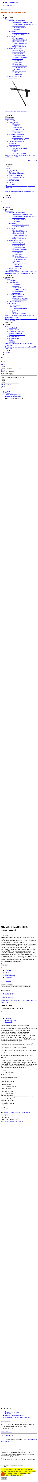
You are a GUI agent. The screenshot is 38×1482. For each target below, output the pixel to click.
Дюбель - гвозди (14, 172)
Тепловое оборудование (16, 134)
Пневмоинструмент (15, 48)
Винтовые (15, 126)
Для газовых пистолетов (17, 177)
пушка (7, 972)
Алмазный (12, 31)
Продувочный (17, 73)
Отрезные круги (17, 45)
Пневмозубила (17, 64)
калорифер (8, 970)
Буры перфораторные (19, 40)
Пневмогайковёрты (18, 55)
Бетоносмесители (14, 145)
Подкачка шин (17, 74)
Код (2, 1115)
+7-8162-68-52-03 (10, 5)
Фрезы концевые (18, 41)
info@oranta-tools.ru (8, 997)
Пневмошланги (17, 131)
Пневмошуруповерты (19, 57)
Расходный (12, 36)
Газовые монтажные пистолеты (23, 22)
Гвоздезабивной (17, 50)
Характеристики (10, 1020)
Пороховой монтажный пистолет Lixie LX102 (16, 111)
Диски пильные (17, 38)
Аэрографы (16, 69)
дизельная (8, 981)
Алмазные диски (18, 34)
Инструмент (9, 19)
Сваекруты (12, 120)
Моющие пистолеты (19, 71)
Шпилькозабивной (18, 52)
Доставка (8, 1414)
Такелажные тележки (19, 148)
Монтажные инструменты (17, 20)
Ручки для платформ (19, 153)
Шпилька (12, 184)
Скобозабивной (17, 53)
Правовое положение (12, 1412)
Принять (4, 1478)
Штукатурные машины (16, 141)
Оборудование (9, 119)
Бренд (3, 1112)
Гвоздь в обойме (14, 180)
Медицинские (17, 127)
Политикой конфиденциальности (12, 1475)
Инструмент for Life (11, 2)
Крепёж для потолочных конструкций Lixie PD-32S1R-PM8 (19, 191)
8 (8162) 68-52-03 (6, 1432)
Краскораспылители (19, 67)
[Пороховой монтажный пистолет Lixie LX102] (19, 107)
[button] (9, 17)
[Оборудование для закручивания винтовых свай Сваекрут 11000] (21, 157)
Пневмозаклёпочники (19, 66)
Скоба (11, 182)
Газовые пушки (17, 136)
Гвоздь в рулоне (14, 179)
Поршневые (16, 124)
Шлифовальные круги (19, 43)
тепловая (8, 974)
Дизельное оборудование (20, 138)
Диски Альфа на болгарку (21, 33)
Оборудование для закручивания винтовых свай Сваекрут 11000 (21, 160)
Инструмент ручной (15, 76)
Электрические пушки (19, 139)
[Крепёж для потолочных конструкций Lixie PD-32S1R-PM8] (21, 187)
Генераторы (12, 143)
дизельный (8, 977)
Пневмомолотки (17, 60)
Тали (14, 152)
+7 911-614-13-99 (8, 994)
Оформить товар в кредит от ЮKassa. (17, 1417)
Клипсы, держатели (15, 175)
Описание (8, 1018)
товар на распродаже (19, 47)
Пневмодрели (17, 62)
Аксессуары (16, 29)
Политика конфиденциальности (15, 1415)
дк (5, 979)
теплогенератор (10, 975)
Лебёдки (15, 150)
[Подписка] (20, 1449)
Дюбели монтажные (19, 27)
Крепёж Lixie (13, 170)
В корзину (4, 965)
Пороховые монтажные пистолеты (24, 24)
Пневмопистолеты (18, 26)
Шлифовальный (17, 59)
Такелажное (13, 146)
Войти (3, 364)
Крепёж (7, 168)
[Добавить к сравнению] (1, 967)
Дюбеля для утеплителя (16, 174)
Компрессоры (13, 122)
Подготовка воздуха (19, 129)
